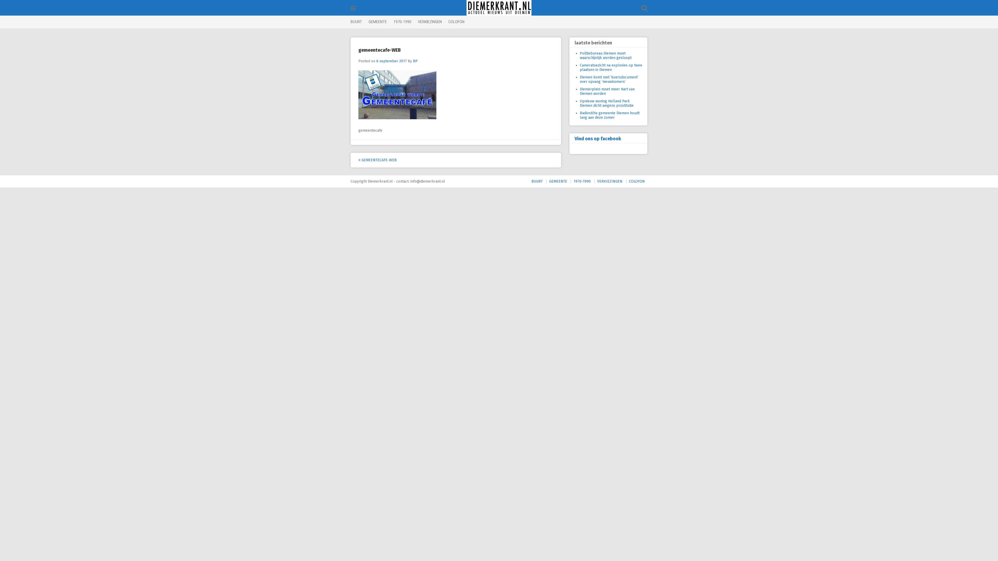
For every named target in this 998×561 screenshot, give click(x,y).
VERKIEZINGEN (430, 22)
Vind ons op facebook (598, 139)
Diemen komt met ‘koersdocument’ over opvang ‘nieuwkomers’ (609, 79)
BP (415, 61)
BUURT (356, 22)
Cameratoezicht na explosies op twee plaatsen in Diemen (611, 67)
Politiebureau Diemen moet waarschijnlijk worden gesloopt (606, 55)
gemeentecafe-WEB (378, 160)
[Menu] (353, 8)
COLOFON (456, 22)
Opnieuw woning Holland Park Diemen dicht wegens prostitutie (607, 103)
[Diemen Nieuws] (499, 8)
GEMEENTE (378, 22)
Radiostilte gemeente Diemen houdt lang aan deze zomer (610, 115)
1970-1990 (402, 22)
